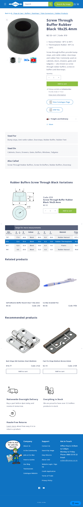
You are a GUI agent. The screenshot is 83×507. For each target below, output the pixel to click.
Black (32, 237)
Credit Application (49, 471)
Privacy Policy (47, 480)
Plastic (63, 245)
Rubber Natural (64, 237)
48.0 (24, 237)
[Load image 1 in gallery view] (13, 60)
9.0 (51, 245)
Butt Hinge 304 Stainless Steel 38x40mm (21, 361)
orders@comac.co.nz (69, 460)
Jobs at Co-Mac (29, 455)
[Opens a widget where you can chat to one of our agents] (75, 503)
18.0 (39, 241)
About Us (26, 446)
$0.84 (77, 249)
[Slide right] (39, 60)
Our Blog (26, 464)
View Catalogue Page (61, 102)
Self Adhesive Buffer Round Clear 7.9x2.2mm (23, 303)
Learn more (11, 426)
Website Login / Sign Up (49, 465)
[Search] (50, 4)
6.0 (45, 241)
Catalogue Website (30, 473)
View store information (57, 95)
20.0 (24, 249)
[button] (5, 4)
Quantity (49, 73)
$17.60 (77, 237)
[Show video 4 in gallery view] (33, 60)
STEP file (58, 110)
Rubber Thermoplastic (63, 241)
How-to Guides (29, 460)
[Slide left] (7, 60)
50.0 (39, 237)
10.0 (51, 241)
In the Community (30, 450)
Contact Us (46, 446)
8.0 (45, 237)
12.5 (39, 249)
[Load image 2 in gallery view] (20, 60)
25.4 (24, 241)
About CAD (46, 460)
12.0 (17, 241)
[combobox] (38, 4)
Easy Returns (47, 455)
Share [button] (51, 124)
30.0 (51, 237)
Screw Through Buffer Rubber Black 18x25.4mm (58, 201)
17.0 (17, 237)
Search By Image (48, 450)
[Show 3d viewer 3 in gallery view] (27, 60)
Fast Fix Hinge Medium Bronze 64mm (57, 361)
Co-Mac (44, 502)
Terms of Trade (47, 476)
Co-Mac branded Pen (51, 303)
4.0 (45, 249)
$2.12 (77, 241)
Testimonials (28, 469)
